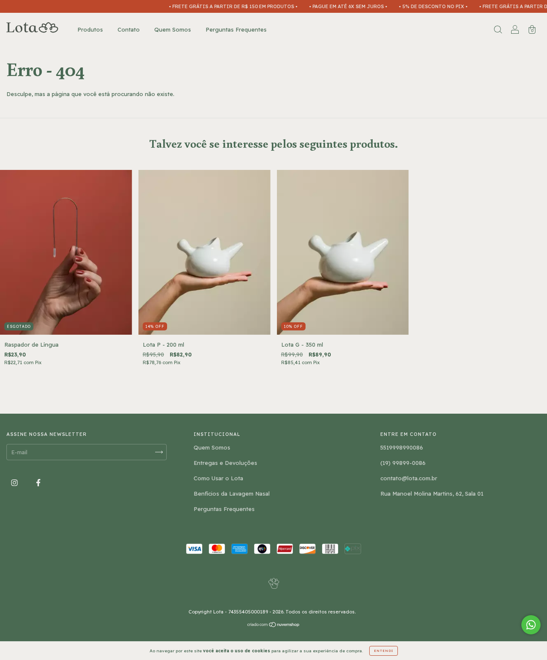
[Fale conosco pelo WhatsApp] (531, 624)
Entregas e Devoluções (225, 462)
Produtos (90, 29)
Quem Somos (172, 29)
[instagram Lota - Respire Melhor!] (15, 482)
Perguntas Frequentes (236, 29)
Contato (129, 29)
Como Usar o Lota (218, 478)
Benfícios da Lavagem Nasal (232, 493)
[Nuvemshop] (273, 625)
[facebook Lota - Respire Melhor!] (38, 482)
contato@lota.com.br (408, 478)
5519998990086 (401, 447)
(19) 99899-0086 (403, 462)
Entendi (383, 650)
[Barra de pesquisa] (498, 30)
